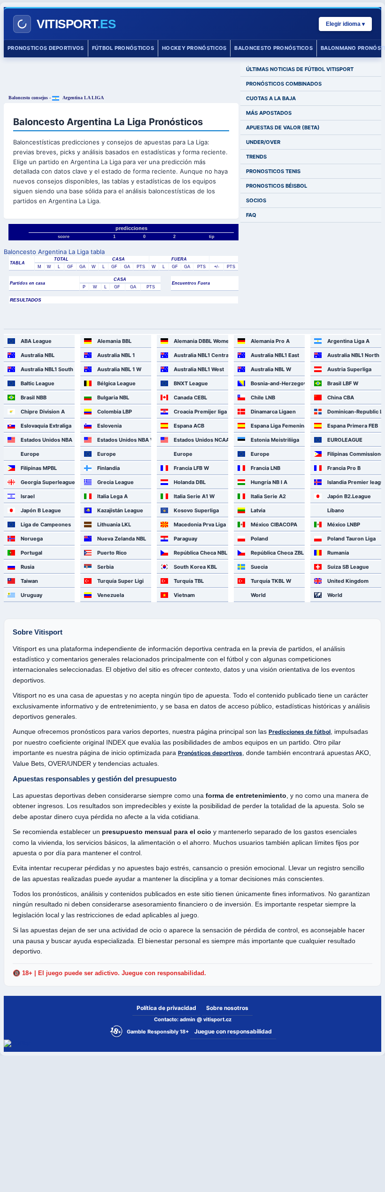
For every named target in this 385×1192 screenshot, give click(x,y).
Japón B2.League (349, 496)
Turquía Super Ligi (120, 581)
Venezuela (110, 595)
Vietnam (184, 595)
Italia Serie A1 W (194, 496)
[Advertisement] (121, 76)
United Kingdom (348, 581)
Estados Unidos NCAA (201, 440)
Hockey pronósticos (194, 48)
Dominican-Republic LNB (354, 411)
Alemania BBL (114, 341)
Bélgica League (116, 383)
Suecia (259, 567)
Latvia (258, 510)
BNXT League (191, 383)
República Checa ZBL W (278, 552)
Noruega (32, 538)
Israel (28, 496)
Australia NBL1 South (47, 369)
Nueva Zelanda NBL (121, 538)
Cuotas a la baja (271, 98)
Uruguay (31, 595)
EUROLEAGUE (344, 440)
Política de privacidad (166, 1007)
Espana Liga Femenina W (278, 425)
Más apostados (269, 113)
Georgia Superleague (48, 482)
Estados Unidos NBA (46, 440)
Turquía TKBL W (271, 581)
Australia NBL (37, 355)
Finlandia (108, 468)
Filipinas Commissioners (354, 454)
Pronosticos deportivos (46, 48)
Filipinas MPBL (39, 468)
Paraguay (185, 538)
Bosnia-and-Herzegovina (278, 383)
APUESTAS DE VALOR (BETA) (283, 127)
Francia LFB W (191, 468)
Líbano (335, 510)
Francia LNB (265, 468)
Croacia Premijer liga (200, 411)
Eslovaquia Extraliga (46, 425)
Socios (256, 200)
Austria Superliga (349, 369)
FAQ (251, 215)
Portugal (31, 552)
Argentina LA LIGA (83, 97)
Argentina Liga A (348, 341)
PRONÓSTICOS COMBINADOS (284, 83)
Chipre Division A (43, 411)
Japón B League (41, 510)
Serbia (105, 567)
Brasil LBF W (342, 383)
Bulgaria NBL (113, 397)
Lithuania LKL (114, 524)
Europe (30, 454)
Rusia (27, 567)
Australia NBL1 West (199, 369)
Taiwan (29, 581)
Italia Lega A (112, 496)
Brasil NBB (33, 397)
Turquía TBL (189, 581)
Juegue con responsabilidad (233, 1031)
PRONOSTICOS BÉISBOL (276, 186)
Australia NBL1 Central (201, 355)
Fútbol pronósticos (123, 48)
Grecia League (115, 482)
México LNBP (343, 524)
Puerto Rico (112, 552)
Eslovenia (109, 425)
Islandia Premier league (354, 482)
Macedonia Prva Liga (200, 524)
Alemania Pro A (270, 341)
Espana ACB (189, 425)
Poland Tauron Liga (351, 538)
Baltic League (37, 383)
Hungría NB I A (269, 482)
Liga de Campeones (46, 524)
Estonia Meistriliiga (275, 440)
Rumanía (338, 552)
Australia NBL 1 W (119, 369)
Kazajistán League (120, 510)
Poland (259, 538)
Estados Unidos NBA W (124, 440)
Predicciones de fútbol (300, 731)
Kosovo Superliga (196, 510)
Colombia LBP (114, 411)
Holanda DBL (190, 482)
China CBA (340, 397)
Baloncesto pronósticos (273, 48)
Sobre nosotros (227, 1007)
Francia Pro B (344, 468)
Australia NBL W (271, 369)
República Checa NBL (200, 552)
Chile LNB (263, 397)
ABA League (36, 341)
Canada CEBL (190, 397)
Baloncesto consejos (28, 97)
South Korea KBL (195, 567)
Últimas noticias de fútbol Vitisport (300, 69)
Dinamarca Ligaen (273, 411)
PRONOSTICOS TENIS (273, 171)
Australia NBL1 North (353, 355)
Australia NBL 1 (116, 355)
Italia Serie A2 (268, 496)
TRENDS (256, 156)
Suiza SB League (348, 567)
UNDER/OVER (263, 142)
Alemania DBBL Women (201, 341)
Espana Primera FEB (352, 425)
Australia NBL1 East (275, 355)
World (258, 595)
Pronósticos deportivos (210, 752)
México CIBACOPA (274, 524)
